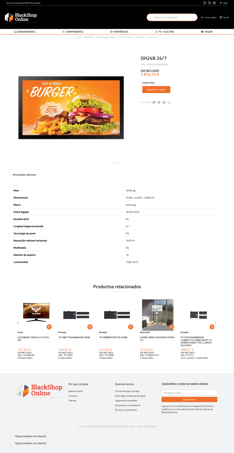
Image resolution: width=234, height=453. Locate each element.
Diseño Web (150, 426)
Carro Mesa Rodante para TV (157, 338)
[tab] (24, 174)
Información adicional (24, 175)
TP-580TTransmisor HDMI (74, 337)
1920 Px (130, 240)
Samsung (131, 205)
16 (127, 255)
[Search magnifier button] (150, 17)
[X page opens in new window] (209, 3)
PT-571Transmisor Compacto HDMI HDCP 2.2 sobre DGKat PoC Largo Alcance (196, 341)
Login (225, 2)
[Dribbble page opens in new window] (214, 3)
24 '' (128, 226)
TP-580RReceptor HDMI (113, 337)
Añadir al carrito (156, 89)
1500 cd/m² (132, 262)
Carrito (226, 17)
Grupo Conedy (136, 426)
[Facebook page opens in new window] (205, 3)
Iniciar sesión (210, 17)
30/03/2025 (132, 212)
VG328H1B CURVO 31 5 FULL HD (34, 338)
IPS (127, 233)
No (127, 219)
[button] (154, 102)
